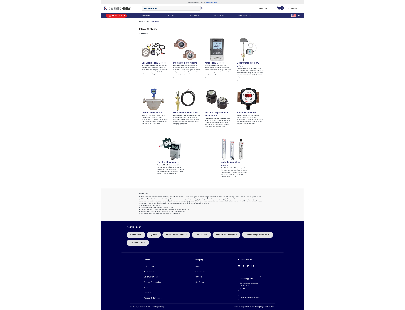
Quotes (154, 235)
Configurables (219, 15)
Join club (243, 289)
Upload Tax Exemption (226, 235)
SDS (146, 287)
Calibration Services (152, 277)
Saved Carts (135, 235)
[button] (296, 15)
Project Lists (201, 235)
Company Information (243, 15)
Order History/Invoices (176, 235)
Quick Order (149, 266)
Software (147, 293)
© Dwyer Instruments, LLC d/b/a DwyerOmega (147, 307)
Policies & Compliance (153, 298)
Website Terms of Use (251, 307)
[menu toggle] (110, 15)
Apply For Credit (137, 243)
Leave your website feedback (250, 297)
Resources (146, 15)
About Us (199, 266)
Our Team (199, 282)
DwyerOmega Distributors (257, 235)
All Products (117, 15)
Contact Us (263, 8)
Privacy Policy (238, 307)
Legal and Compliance (267, 307)
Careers (198, 277)
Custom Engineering (152, 282)
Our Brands (194, 15)
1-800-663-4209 (211, 2)
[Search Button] (203, 8)
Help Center (149, 272)
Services (170, 15)
